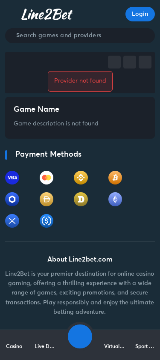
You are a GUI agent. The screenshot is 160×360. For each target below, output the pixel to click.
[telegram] (129, 62)
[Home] (79, 336)
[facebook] (114, 62)
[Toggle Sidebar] (12, 14)
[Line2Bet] (47, 14)
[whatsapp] (145, 62)
